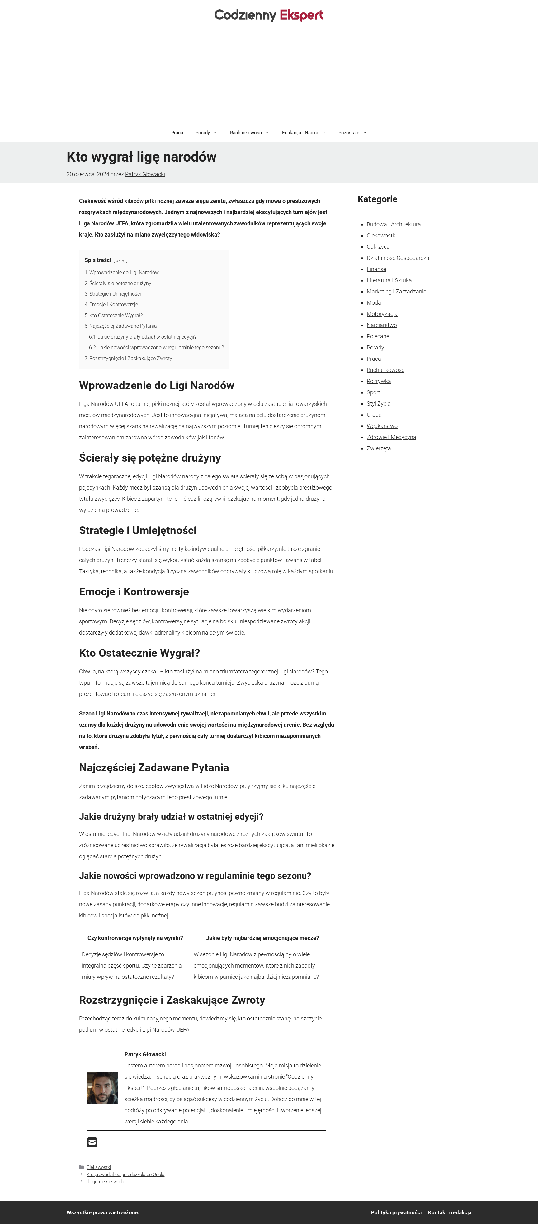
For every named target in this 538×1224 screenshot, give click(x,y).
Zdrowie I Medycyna (391, 437)
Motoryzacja (382, 314)
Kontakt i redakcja (449, 1212)
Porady (203, 132)
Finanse (376, 269)
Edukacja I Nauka (300, 132)
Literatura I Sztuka (389, 280)
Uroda (374, 414)
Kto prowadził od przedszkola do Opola (125, 1174)
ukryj (120, 260)
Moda (374, 302)
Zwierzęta (379, 448)
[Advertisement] (269, 76)
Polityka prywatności (396, 1212)
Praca (177, 132)
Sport (373, 392)
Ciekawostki (99, 1167)
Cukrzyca (378, 246)
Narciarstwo (382, 325)
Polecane (378, 336)
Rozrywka (379, 381)
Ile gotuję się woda (105, 1181)
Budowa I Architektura (394, 224)
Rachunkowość (246, 132)
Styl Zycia (379, 403)
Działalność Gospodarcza (398, 258)
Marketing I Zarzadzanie (396, 291)
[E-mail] (92, 1144)
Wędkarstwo (382, 426)
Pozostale (348, 132)
